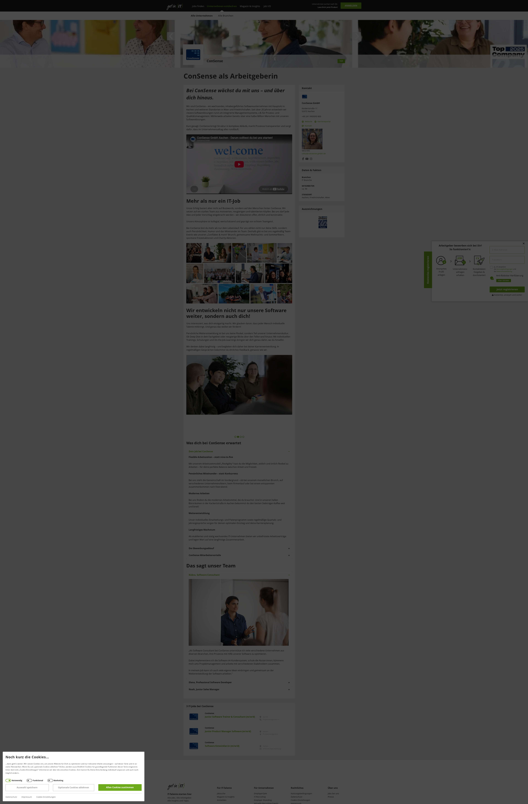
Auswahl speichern (27, 787)
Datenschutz (11, 797)
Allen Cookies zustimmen (120, 787)
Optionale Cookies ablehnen (73, 787)
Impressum (26, 797)
